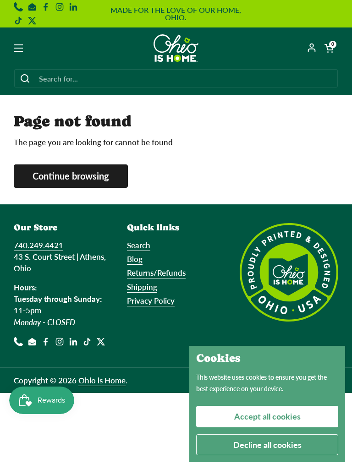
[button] (329, 48)
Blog (135, 259)
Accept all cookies (267, 416)
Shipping (142, 287)
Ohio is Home (102, 380)
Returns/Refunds (156, 273)
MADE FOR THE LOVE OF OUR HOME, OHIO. (175, 13)
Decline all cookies (267, 445)
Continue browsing (71, 175)
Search (138, 245)
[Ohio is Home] (176, 48)
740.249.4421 (38, 245)
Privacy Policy (151, 300)
